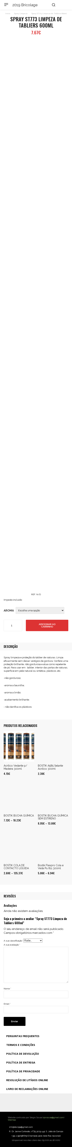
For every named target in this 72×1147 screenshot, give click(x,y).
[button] (53, 4)
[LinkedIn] (43, 1102)
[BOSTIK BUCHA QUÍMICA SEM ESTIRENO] (53, 796)
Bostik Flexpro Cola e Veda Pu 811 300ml (51, 867)
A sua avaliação (12, 944)
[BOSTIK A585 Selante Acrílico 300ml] (53, 746)
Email (7, 1004)
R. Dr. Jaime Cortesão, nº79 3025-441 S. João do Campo (36, 1131)
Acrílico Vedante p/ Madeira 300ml (15, 767)
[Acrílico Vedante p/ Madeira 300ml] (19, 746)
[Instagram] (36, 1102)
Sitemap (12, 1120)
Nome (7, 988)
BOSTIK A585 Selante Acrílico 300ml (50, 767)
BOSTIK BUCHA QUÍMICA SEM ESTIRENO (53, 817)
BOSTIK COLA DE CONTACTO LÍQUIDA (16, 867)
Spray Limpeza (21, 13)
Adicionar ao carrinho (47, 625)
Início (7, 13)
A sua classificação (13, 940)
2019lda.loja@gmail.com (21, 1127)
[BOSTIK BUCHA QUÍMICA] (19, 796)
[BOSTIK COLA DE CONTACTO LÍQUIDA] (19, 846)
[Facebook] (28, 1102)
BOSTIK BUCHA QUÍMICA (19, 815)
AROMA (9, 610)
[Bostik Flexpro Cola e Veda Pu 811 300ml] (53, 846)
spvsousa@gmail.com (53, 1117)
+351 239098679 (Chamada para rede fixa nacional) (36, 1136)
